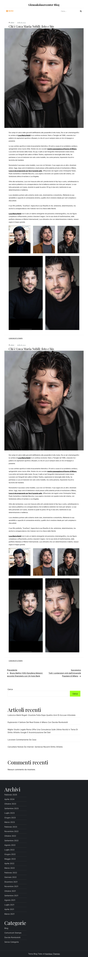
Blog (6, 928)
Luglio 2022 (9, 850)
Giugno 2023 (10, 817)
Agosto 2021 (9, 900)
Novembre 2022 (11, 831)
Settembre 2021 (11, 895)
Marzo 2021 (9, 914)
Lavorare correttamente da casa (22, 740)
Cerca (10, 689)
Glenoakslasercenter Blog (44, 4)
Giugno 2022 (10, 854)
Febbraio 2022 (10, 872)
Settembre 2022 (11, 840)
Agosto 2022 (9, 845)
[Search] (81, 11)
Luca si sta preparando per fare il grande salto (25, 171)
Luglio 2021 (9, 905)
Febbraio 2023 (10, 827)
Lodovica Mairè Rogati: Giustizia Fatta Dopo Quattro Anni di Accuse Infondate (41, 715)
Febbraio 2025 (10, 795)
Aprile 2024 (9, 799)
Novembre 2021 (11, 886)
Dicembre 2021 (10, 882)
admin (12, 22)
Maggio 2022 (10, 859)
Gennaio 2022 (10, 877)
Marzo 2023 (9, 822)
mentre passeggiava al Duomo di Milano (62, 149)
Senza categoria (11, 942)
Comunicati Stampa (16, 338)
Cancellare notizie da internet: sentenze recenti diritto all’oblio (35, 747)
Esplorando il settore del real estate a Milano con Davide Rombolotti (38, 722)
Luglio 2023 (9, 813)
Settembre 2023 (11, 808)
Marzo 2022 (9, 868)
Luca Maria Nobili (24, 135)
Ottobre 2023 (10, 804)
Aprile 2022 (9, 863)
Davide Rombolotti (12, 937)
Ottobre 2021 (10, 891)
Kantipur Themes (52, 954)
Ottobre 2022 (10, 836)
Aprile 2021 (9, 909)
